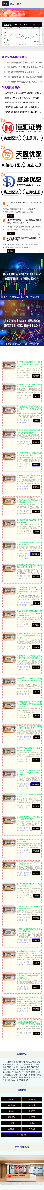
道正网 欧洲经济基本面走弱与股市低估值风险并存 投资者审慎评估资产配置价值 (29, 704)
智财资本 (36, 576)
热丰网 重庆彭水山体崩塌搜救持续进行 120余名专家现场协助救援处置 (29, 680)
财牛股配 (36, 487)
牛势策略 (32, 1129)
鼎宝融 (10, 216)
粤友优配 (36, 625)
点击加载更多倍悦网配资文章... (22, 1046)
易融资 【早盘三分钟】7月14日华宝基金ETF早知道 (29, 885)
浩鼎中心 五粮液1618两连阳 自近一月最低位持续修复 (28, 862)
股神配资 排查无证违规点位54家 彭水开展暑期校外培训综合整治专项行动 (29, 364)
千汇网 (11, 1123)
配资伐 (32, 1123)
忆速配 (37, 737)
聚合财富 (36, 667)
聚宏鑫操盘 (35, 554)
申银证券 (32, 1099)
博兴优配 (11, 233)
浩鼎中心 (36, 873)
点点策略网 (35, 784)
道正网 (37, 716)
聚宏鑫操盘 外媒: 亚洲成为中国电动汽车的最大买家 (29, 543)
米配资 (37, 420)
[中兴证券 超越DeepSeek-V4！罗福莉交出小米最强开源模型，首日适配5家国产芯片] (22, 276)
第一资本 (32, 1105)
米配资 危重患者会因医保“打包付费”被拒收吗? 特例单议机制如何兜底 (29, 409)
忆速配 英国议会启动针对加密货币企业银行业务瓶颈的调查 (29, 726)
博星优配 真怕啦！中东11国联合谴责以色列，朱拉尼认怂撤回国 (24, 221)
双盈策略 (36, 442)
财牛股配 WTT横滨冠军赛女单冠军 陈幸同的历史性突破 (28, 476)
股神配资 (36, 376)
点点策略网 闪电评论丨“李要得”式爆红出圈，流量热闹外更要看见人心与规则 (29, 772)
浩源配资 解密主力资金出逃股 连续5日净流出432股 (28, 930)
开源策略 (11, 251)
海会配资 (32, 1117)
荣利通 (37, 532)
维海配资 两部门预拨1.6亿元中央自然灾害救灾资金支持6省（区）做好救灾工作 (28, 975)
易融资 (37, 895)
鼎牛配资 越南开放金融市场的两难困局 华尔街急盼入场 (29, 454)
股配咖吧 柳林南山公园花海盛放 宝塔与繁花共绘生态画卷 (28, 818)
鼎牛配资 (36, 464)
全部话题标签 (22, 1134)
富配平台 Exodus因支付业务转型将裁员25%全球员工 (28, 749)
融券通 (37, 963)
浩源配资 (36, 940)
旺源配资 (36, 1009)
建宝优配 (11, 1117)
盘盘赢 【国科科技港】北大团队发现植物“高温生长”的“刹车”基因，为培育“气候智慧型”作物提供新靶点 (29, 1021)
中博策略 (36, 647)
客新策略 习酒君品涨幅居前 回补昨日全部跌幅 (28, 840)
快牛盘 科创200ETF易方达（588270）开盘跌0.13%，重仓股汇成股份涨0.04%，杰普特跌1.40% (29, 590)
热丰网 (37, 692)
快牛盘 (37, 603)
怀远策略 (36, 806)
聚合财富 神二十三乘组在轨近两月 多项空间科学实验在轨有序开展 (29, 657)
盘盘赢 (37, 1033)
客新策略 (36, 851)
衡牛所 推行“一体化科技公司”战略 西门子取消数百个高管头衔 (29, 385)
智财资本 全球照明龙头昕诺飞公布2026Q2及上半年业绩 (29, 566)
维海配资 (36, 987)
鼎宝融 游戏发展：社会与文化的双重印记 (24, 203)
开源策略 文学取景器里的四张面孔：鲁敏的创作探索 (24, 239)
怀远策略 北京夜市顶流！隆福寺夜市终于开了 (29, 795)
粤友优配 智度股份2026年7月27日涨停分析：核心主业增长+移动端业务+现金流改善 (29, 613)
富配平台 (36, 760)
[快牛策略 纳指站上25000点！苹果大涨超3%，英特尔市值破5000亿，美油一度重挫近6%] (22, 323)
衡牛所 (37, 396)
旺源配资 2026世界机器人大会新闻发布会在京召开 (28, 998)
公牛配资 (11, 1129)
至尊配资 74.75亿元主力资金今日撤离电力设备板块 (28, 907)
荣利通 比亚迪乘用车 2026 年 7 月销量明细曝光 (29, 521)
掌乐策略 (36, 511)
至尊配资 (36, 918)
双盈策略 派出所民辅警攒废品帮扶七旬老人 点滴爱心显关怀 (29, 431)
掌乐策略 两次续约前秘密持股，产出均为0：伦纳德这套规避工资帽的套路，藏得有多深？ (29, 499)
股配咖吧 (36, 828)
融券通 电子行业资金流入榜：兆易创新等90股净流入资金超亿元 (29, 952)
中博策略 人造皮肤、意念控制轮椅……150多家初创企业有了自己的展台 (28, 635)
